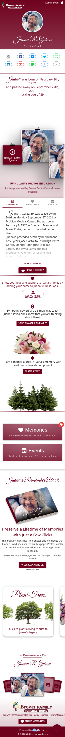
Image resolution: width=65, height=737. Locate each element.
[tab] (12, 203)
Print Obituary (34, 270)
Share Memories (34, 721)
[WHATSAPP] (56, 56)
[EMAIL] (20, 64)
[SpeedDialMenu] (57, 729)
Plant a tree (32, 371)
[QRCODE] (8, 56)
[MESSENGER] (32, 56)
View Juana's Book (32, 565)
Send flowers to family (32, 323)
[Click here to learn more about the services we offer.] (32, 707)
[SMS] (32, 64)
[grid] (32, 154)
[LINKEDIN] (8, 64)
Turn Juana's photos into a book (32, 183)
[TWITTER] (44, 56)
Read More (32, 263)
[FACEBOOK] (20, 56)
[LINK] (56, 64)
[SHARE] (44, 64)
